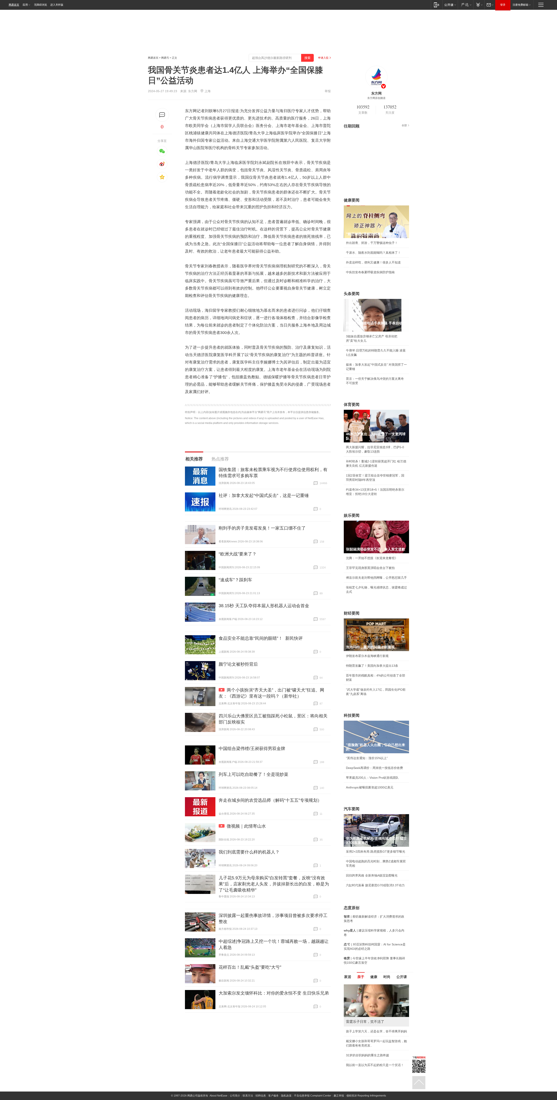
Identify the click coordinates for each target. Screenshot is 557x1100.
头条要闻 (351, 294)
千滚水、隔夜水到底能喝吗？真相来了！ (373, 252)
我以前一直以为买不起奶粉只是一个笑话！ (375, 1065)
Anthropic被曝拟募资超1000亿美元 (369, 787)
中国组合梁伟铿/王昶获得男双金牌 (252, 748)
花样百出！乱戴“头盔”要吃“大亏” (250, 967)
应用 (25, 4)
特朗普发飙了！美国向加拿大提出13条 (372, 665)
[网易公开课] (450, 4)
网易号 (165, 57)
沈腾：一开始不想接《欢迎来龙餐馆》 (372, 558)
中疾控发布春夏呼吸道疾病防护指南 (370, 272)
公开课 (401, 977)
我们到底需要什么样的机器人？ (249, 852)
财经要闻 (351, 613)
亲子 (360, 977)
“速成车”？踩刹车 (235, 579)
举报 (328, 91)
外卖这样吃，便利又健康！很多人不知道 (373, 262)
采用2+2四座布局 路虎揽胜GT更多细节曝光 (375, 851)
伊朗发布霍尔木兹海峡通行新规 (367, 656)
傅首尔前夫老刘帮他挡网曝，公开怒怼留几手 (376, 577)
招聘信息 (260, 1095)
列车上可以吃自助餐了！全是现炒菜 (253, 774)
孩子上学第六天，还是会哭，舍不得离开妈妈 (376, 1031)
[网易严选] (465, 4)
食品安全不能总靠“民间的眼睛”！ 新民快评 (261, 638)
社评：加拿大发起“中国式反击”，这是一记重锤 (264, 495)
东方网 (192, 91)
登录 (502, 4)
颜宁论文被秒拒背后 (238, 664)
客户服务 (273, 1095)
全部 (404, 125)
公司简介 (235, 1095)
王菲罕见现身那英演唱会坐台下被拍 (370, 568)
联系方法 (248, 1095)
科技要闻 (351, 715)
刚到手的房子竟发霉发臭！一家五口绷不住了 (262, 528)
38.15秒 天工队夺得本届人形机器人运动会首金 (264, 605)
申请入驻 (323, 58)
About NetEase (218, 1095)
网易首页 (14, 4)
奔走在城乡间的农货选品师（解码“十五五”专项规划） (270, 800)
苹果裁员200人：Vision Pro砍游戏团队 (372, 777)
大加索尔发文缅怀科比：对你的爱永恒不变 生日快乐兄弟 (274, 993)
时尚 (386, 977)
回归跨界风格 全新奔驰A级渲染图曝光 (372, 875)
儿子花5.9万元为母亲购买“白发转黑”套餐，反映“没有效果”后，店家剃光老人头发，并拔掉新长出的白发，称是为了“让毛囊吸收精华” (274, 883)
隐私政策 (286, 1095)
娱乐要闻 (351, 515)
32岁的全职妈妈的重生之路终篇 (367, 1055)
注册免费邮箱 (520, 4)
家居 (347, 977)
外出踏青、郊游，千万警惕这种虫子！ (372, 243)
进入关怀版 (56, 4)
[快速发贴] (162, 115)
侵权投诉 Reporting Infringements (366, 1095)
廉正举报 (339, 1095)
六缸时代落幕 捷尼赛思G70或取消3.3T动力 (375, 885)
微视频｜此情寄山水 (246, 826)
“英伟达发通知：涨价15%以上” (367, 758)
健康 (373, 977)
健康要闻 (351, 200)
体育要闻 (351, 404)
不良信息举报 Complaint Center (312, 1095)
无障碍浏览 (40, 4)
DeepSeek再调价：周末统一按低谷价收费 (374, 768)
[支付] (478, 4)
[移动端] (436, 4)
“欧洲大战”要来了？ (238, 554)
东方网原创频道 (376, 98)
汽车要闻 (351, 809)
